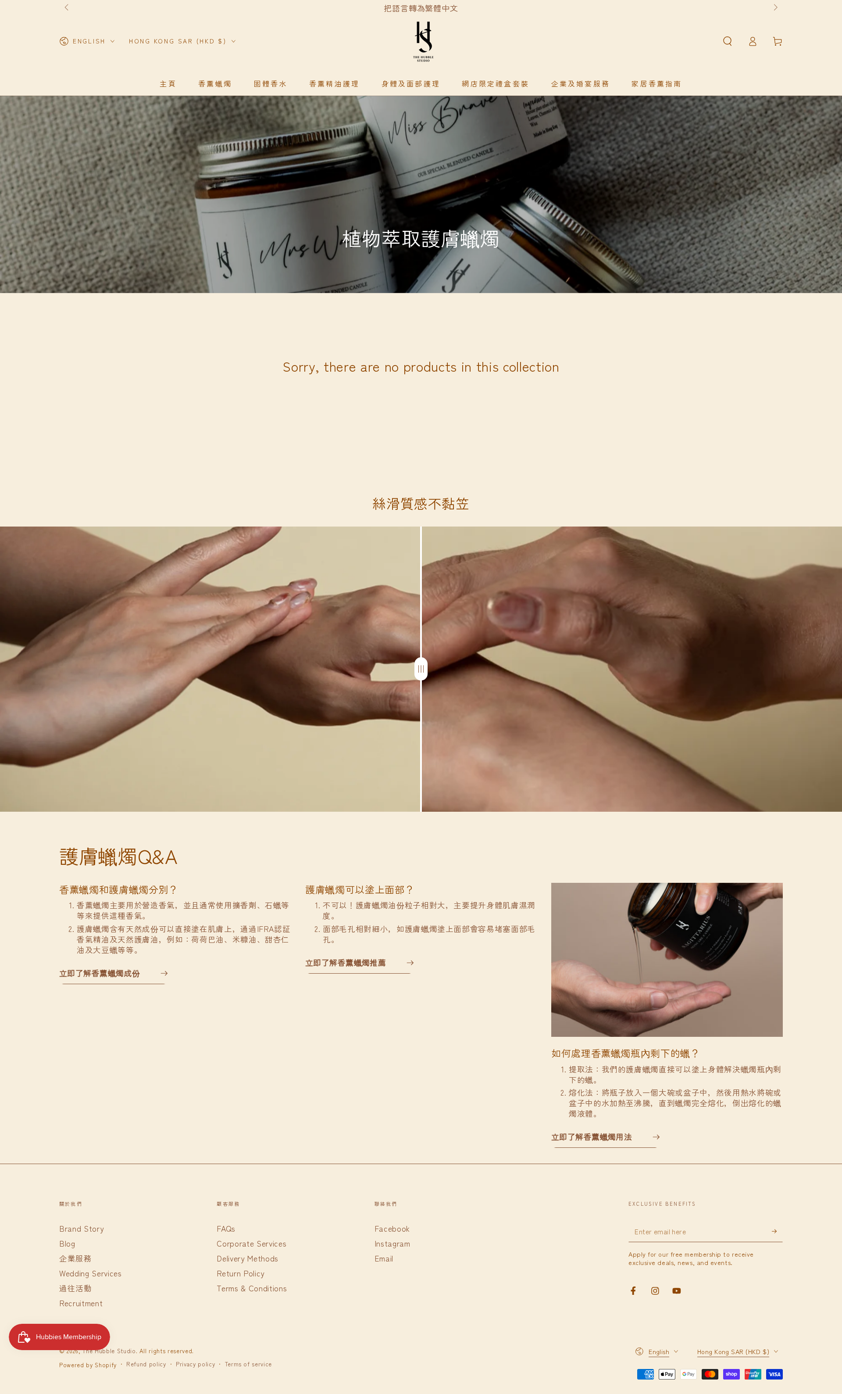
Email (384, 1258)
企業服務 (75, 1258)
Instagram (392, 1243)
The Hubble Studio (109, 1351)
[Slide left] (67, 8)
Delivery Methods (247, 1258)
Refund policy (146, 1364)
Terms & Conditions (252, 1288)
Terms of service (248, 1364)
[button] (727, 41)
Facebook (392, 1228)
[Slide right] (775, 8)
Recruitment (81, 1302)
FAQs (226, 1228)
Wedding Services (90, 1273)
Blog (67, 1243)
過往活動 (75, 1288)
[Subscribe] (777, 1231)
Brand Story (81, 1228)
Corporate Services (251, 1243)
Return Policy (240, 1273)
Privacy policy (195, 1364)
